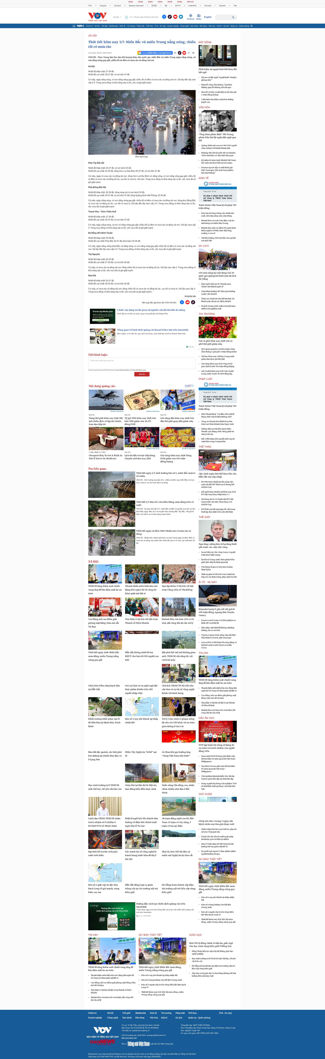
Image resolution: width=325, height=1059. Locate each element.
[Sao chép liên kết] (189, 53)
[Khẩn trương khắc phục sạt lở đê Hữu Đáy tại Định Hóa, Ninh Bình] (105, 706)
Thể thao (149, 26)
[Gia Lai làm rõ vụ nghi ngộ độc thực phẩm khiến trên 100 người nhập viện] (142, 673)
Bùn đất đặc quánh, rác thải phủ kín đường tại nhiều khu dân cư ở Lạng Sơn (105, 756)
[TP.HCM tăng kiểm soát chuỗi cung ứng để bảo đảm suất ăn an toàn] (105, 573)
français (103, 6)
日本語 (154, 6)
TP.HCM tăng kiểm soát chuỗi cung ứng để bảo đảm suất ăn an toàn (105, 590)
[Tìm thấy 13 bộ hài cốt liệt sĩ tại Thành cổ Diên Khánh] (142, 607)
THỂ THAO (205, 446)
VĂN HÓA (204, 107)
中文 (90, 6)
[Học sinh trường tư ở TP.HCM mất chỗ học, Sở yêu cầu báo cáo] (105, 773)
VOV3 (150, 2)
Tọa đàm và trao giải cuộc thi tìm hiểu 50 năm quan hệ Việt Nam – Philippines (218, 769)
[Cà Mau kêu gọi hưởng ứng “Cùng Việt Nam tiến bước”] (179, 739)
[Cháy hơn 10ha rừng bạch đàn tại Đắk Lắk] (105, 673)
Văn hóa (211, 26)
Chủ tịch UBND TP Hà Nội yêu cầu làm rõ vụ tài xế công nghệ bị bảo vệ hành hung (178, 689)
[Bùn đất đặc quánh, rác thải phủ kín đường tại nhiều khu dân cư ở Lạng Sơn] (105, 739)
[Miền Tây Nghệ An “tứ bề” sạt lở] (142, 739)
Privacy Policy (124, 370)
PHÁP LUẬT (206, 379)
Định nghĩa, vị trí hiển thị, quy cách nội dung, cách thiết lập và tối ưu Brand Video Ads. (151, 334)
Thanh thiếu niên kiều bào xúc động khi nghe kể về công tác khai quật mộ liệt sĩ (141, 590)
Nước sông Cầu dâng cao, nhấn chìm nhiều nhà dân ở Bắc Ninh (178, 789)
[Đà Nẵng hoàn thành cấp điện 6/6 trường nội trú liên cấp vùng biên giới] (179, 872)
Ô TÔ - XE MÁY (208, 582)
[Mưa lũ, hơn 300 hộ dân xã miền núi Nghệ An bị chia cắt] (179, 839)
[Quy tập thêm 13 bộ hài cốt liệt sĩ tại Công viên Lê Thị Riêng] (179, 573)
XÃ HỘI (92, 35)
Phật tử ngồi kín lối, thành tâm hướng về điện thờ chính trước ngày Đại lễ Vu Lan (141, 822)
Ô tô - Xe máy (160, 26)
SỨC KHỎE (205, 794)
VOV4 (160, 2)
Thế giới (104, 26)
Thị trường (131, 26)
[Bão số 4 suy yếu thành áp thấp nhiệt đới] (142, 706)
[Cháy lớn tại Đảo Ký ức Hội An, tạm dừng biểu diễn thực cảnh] (142, 773)
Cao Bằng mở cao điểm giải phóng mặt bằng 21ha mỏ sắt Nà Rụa (103, 623)
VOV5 (169, 2)
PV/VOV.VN (190, 296)
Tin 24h (203, 653)
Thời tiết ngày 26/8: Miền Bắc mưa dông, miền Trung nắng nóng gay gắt (103, 656)
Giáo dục (195, 934)
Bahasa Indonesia (136, 6)
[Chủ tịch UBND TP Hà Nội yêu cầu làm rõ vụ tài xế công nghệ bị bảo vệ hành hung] (179, 673)
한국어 (178, 6)
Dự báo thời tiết (210, 859)
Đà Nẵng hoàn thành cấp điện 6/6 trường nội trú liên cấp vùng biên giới (179, 889)
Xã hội (97, 26)
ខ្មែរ (166, 6)
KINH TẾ (204, 178)
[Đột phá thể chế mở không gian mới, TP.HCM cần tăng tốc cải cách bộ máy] (179, 640)
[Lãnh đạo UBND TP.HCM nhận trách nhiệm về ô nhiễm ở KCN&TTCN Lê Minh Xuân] (105, 806)
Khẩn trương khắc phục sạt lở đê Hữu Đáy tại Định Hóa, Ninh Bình (104, 723)
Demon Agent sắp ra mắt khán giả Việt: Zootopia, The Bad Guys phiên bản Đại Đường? (217, 170)
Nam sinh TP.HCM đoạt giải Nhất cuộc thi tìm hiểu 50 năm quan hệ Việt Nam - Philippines (218, 759)
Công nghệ (184, 26)
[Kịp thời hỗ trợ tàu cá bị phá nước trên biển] (105, 839)
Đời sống (203, 26)
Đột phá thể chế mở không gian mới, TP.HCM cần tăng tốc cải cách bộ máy (179, 656)
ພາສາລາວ (192, 6)
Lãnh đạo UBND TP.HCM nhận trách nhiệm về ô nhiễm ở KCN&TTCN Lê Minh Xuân (104, 822)
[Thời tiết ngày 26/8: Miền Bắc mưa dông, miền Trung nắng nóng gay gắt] (105, 640)
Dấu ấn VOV (206, 718)
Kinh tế (122, 26)
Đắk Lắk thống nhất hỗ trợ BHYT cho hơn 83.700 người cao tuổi (142, 656)
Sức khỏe (194, 26)
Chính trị (89, 26)
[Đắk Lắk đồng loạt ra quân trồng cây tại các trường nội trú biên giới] (142, 872)
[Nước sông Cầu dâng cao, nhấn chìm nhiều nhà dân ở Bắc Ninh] (179, 773)
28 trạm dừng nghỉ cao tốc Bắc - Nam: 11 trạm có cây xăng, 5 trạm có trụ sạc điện (178, 822)
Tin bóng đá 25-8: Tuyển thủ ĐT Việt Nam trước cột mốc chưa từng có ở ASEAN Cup (217, 502)
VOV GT (190, 2)
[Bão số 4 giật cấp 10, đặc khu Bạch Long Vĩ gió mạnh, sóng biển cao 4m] (105, 872)
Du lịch (226, 26)
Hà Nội (116, 17)
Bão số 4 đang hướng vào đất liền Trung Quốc (161, 980)
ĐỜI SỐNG (205, 42)
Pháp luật (140, 26)
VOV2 (140, 2)
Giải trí (219, 26)
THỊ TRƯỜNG (207, 314)
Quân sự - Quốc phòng (240, 26)
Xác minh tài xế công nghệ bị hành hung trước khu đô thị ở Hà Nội (140, 855)
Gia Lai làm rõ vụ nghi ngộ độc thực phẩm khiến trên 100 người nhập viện (141, 689)
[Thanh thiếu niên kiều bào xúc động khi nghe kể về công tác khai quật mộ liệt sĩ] (142, 573)
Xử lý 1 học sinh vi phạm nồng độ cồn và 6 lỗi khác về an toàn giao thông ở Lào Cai (178, 723)
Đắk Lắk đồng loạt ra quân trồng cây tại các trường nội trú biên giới (141, 889)
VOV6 (179, 2)
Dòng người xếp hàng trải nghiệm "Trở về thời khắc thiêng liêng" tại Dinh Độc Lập (218, 786)
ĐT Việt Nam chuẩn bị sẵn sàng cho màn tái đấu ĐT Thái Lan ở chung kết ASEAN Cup (217, 484)
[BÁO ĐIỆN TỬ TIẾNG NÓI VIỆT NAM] (97, 17)
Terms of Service (137, 370)
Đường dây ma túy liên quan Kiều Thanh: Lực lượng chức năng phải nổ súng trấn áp (217, 431)
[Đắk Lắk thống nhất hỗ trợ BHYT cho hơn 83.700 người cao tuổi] (142, 640)
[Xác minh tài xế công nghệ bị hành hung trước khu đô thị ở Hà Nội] (142, 839)
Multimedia (113, 26)
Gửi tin (142, 374)
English (208, 17)
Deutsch (117, 6)
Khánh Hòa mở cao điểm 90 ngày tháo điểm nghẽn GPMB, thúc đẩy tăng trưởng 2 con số (218, 230)
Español (222, 6)
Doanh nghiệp (173, 26)
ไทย (235, 6)
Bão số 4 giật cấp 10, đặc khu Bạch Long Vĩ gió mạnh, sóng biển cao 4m (103, 889)
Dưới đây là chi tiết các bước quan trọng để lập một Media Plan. (142, 314)
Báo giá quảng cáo (129, 1038)
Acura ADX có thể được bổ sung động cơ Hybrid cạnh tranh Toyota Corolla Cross (219, 645)
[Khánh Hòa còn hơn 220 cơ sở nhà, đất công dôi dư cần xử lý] (179, 607)
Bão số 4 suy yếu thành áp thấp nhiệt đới (159, 975)
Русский (208, 6)
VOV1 (130, 2)
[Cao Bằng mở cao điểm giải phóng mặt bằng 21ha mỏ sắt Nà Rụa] (105, 607)
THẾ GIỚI (204, 517)
